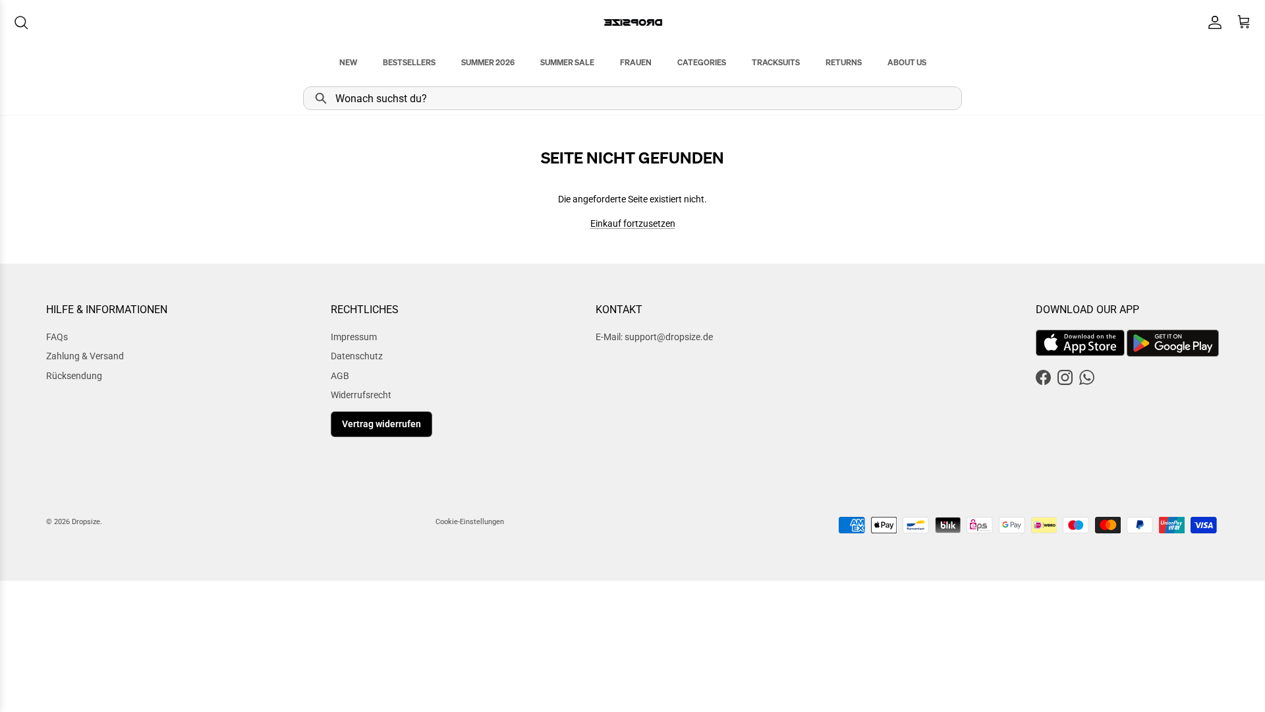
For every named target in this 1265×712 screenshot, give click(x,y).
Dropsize (86, 522)
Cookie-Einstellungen (470, 522)
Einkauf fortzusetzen (632, 223)
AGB (340, 376)
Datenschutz (357, 356)
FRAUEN (636, 62)
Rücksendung (74, 376)
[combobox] (632, 98)
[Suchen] (21, 22)
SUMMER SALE (567, 62)
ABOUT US (906, 62)
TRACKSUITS (776, 62)
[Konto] (1212, 22)
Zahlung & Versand (85, 356)
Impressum (354, 337)
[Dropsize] (632, 22)
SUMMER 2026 (488, 62)
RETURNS (844, 62)
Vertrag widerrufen (381, 424)
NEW (348, 62)
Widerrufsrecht (361, 395)
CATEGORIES (701, 62)
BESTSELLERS (409, 62)
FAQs (57, 337)
